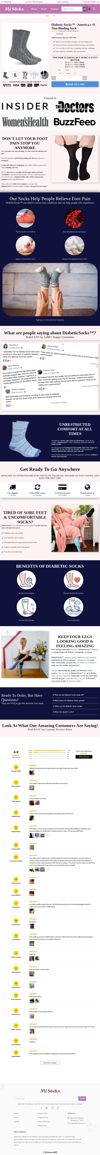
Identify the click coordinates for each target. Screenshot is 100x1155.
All (54, 16)
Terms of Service (43, 1121)
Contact (55, 9)
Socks (44, 9)
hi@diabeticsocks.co (78, 1123)
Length (67, 70)
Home (34, 9)
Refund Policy (42, 1126)
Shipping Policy (43, 1117)
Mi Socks (49, 1152)
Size (59, 70)
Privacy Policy (42, 1113)
